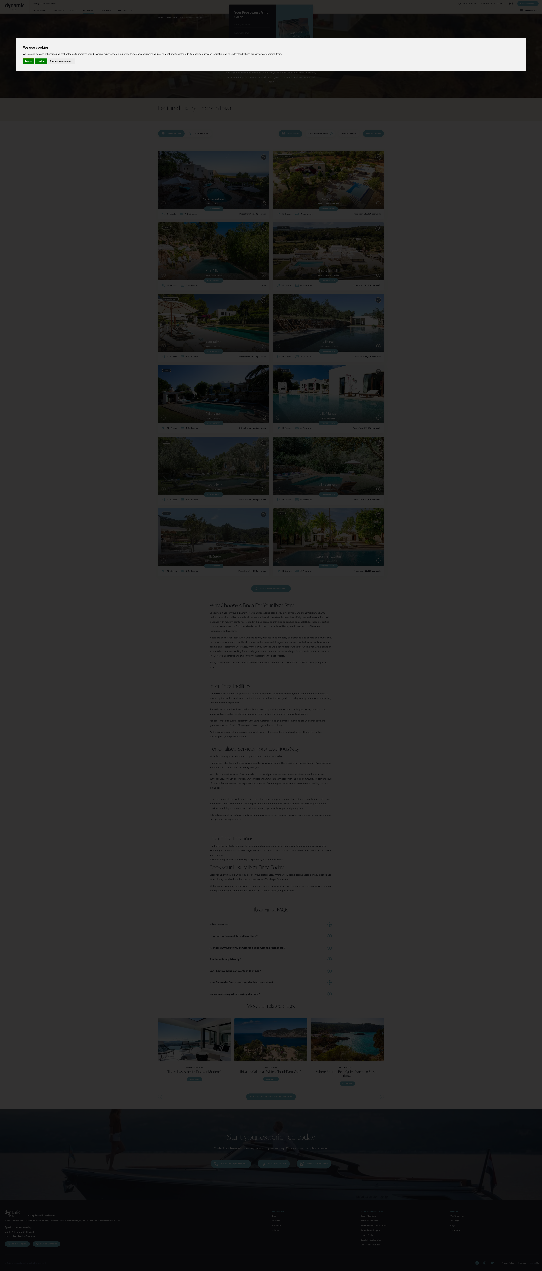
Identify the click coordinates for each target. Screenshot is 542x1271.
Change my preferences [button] (61, 61)
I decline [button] (41, 61)
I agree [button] (28, 61)
